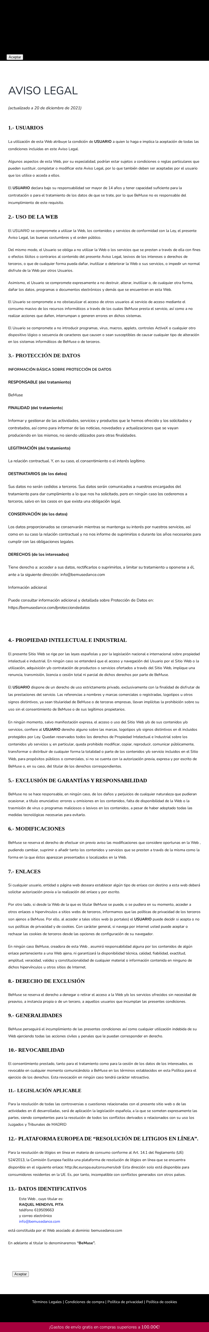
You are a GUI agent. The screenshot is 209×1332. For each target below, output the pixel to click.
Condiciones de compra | (85, 1301)
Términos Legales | (48, 1301)
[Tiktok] (104, 1313)
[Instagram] (97, 1313)
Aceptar (15, 57)
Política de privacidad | (125, 1301)
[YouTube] (111, 1313)
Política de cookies (161, 1301)
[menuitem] (202, 23)
